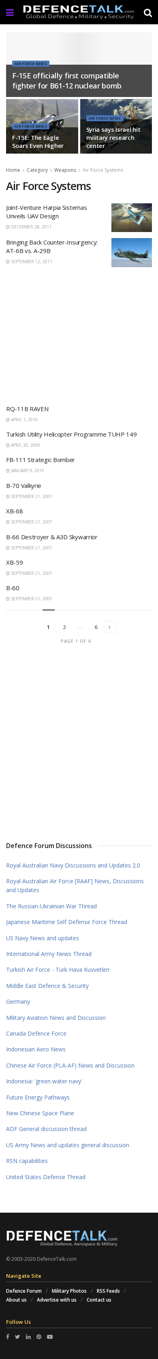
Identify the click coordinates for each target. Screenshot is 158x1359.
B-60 (12, 588)
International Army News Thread (49, 954)
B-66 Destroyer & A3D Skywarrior (52, 537)
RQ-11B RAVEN (27, 409)
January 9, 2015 (27, 470)
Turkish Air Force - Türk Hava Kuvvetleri (57, 969)
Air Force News (31, 63)
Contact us (99, 1299)
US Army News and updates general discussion (67, 1145)
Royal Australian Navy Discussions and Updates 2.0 (73, 865)
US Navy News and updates (42, 938)
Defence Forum (24, 1290)
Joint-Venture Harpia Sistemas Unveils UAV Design (46, 211)
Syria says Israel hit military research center (113, 137)
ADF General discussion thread (46, 1129)
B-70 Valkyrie (23, 485)
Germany (18, 1001)
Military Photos (69, 1290)
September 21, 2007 (31, 496)
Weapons (65, 170)
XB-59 (14, 562)
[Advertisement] (79, 333)
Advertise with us (57, 1299)
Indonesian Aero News (36, 1049)
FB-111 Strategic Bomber (40, 460)
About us (16, 1299)
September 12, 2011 (31, 261)
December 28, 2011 (30, 227)
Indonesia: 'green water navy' (44, 1081)
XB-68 (14, 511)
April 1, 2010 (24, 419)
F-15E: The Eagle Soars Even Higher (38, 141)
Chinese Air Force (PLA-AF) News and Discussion (70, 1065)
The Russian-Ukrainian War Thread (51, 906)
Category (37, 170)
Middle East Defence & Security (47, 986)
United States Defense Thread (45, 1177)
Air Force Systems (103, 170)
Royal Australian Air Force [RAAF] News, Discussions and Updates (75, 885)
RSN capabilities (27, 1161)
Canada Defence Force (36, 1033)
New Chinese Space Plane (40, 1113)
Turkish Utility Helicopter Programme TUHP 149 (71, 434)
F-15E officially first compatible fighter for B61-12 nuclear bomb (67, 81)
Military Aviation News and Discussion (56, 1017)
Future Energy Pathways (38, 1097)
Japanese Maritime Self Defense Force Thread (66, 922)
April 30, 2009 (25, 445)
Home (13, 170)
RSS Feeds (108, 1290)
